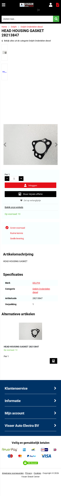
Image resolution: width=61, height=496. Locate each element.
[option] (5, 52)
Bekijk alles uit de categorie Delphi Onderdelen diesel (27, 41)
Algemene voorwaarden (13, 473)
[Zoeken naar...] (56, 19)
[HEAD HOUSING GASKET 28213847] (30, 331)
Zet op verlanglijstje (32, 200)
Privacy (28, 473)
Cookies (37, 473)
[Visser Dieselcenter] (26, 6)
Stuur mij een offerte (33, 194)
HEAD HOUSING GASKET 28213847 (21, 346)
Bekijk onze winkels (14, 207)
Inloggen (32, 185)
